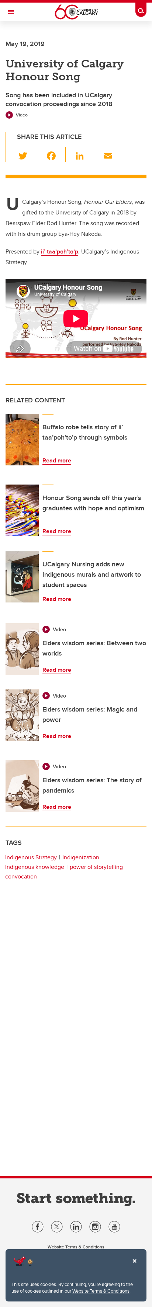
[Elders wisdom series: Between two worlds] (22, 649)
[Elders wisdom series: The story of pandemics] (22, 786)
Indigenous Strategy (31, 857)
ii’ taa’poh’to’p (59, 251)
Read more (56, 460)
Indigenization (80, 857)
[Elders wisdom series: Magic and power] (22, 715)
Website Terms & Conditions (100, 1290)
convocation (21, 876)
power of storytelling (96, 867)
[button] (27, 154)
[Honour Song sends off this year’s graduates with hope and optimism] (22, 510)
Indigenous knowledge (34, 867)
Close (134, 1266)
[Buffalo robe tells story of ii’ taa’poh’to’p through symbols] (22, 439)
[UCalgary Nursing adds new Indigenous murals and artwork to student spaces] (22, 576)
